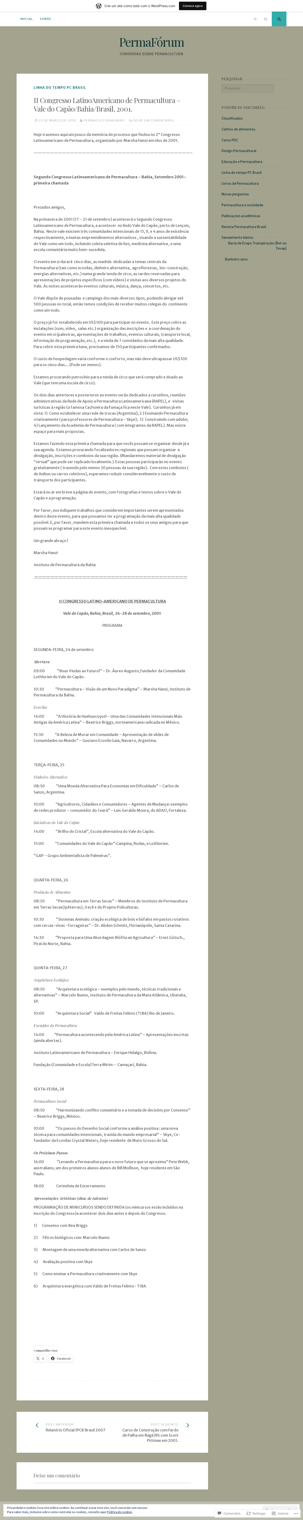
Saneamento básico (237, 237)
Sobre (45, 19)
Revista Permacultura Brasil (244, 227)
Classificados (232, 118)
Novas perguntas (235, 194)
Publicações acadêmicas (241, 216)
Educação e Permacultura (242, 162)
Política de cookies (119, 1512)
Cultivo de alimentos (238, 129)
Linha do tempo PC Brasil (60, 87)
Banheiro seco (236, 259)
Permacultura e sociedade (242, 205)
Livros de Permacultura (240, 183)
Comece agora (193, 6)
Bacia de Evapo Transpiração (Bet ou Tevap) (257, 246)
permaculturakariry (104, 120)
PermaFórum (151, 42)
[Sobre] (266, 19)
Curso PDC (230, 140)
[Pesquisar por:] (248, 88)
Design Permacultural (239, 151)
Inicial (26, 19)
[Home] (255, 19)
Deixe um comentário (153, 120)
